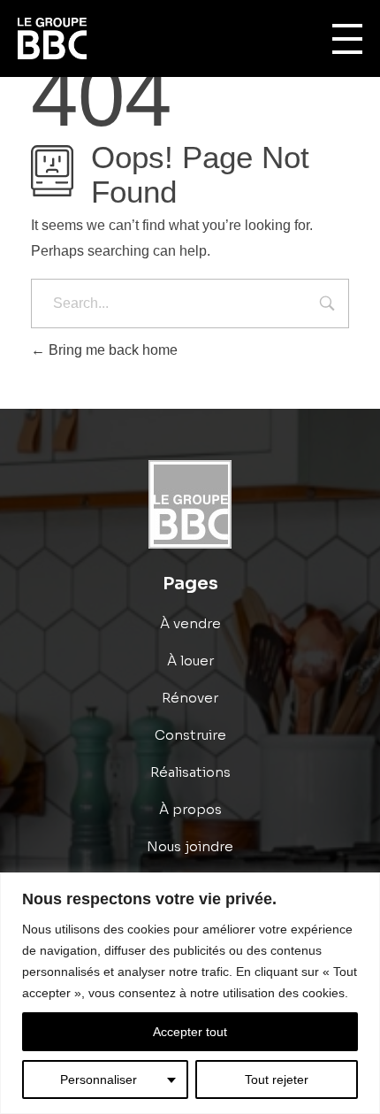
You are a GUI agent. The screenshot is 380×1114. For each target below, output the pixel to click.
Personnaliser (98, 1079)
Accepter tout (190, 1032)
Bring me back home (111, 349)
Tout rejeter (276, 1079)
